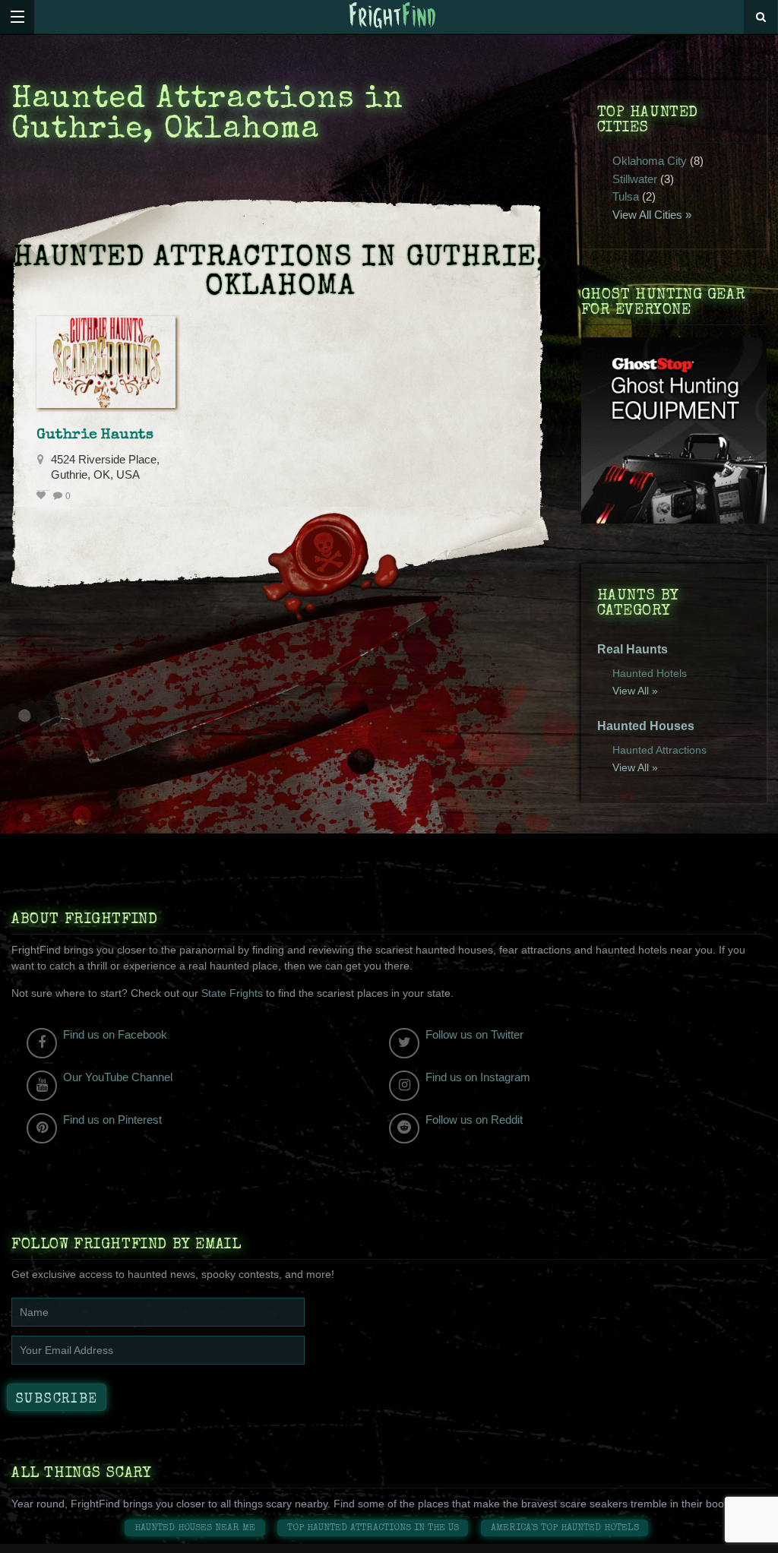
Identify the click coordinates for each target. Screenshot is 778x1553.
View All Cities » (651, 214)
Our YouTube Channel (117, 1077)
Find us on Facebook (115, 1034)
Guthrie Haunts (94, 435)
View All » (635, 691)
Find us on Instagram (477, 1077)
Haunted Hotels (649, 673)
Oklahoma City (649, 160)
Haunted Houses (645, 726)
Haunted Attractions (659, 750)
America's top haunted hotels (565, 1528)
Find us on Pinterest (112, 1119)
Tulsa (625, 196)
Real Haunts (632, 649)
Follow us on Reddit (474, 1119)
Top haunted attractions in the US (373, 1528)
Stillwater (634, 178)
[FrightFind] (393, 16)
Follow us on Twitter (474, 1034)
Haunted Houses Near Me (194, 1528)
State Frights (232, 993)
